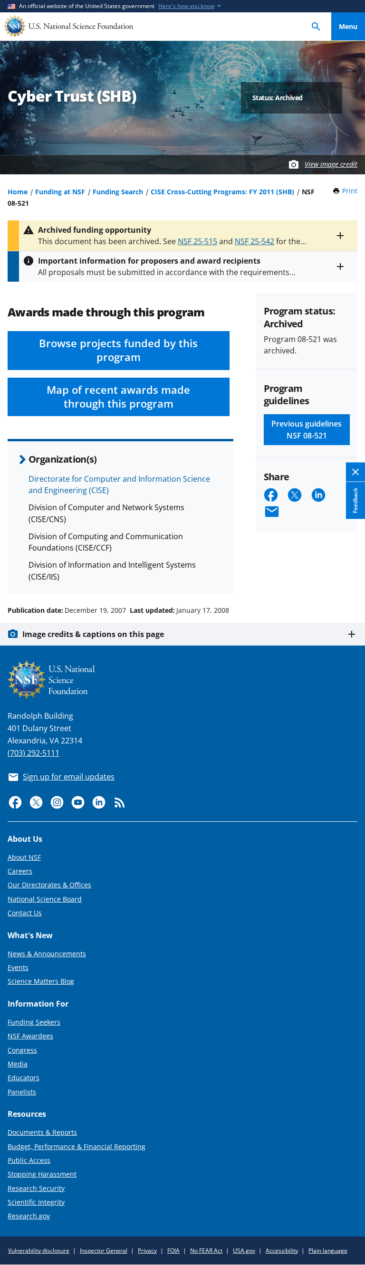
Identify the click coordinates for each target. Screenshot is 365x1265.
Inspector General (103, 1250)
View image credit (331, 164)
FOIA (173, 1250)
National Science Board (45, 899)
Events (18, 967)
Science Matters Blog (41, 981)
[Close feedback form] (355, 472)
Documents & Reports (42, 1132)
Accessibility (282, 1250)
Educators (23, 1077)
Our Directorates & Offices (49, 884)
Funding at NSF (60, 191)
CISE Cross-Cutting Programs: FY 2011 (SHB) (222, 191)
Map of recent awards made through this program (118, 396)
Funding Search (118, 191)
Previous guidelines (306, 429)
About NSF (24, 857)
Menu (348, 26)
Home (18, 191)
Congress (22, 1050)
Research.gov (29, 1215)
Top (348, 574)
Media (18, 1063)
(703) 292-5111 (33, 753)
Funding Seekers (34, 1022)
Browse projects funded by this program (118, 350)
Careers (20, 870)
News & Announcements (47, 953)
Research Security (36, 1188)
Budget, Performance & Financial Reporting (76, 1146)
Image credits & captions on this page (93, 634)
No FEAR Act (206, 1250)
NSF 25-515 (197, 241)
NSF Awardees (30, 1035)
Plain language (327, 1250)
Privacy (147, 1250)
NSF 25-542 (254, 241)
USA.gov (244, 1250)
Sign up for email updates (69, 776)
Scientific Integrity (36, 1202)
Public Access (29, 1160)
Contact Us (25, 912)
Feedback (355, 501)
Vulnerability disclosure (38, 1250)
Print (349, 190)
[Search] (316, 26)
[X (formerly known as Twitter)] (36, 802)
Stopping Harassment (42, 1174)
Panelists (22, 1091)
